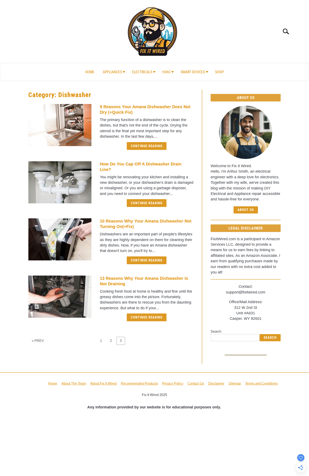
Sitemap (234, 383)
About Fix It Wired (103, 383)
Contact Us (196, 383)
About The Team (73, 383)
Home (89, 72)
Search (216, 331)
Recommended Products (139, 383)
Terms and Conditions (261, 383)
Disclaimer (216, 383)
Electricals (142, 72)
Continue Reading (146, 146)
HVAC (166, 72)
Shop (219, 72)
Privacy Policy (172, 383)
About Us (246, 210)
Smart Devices (193, 72)
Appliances (112, 72)
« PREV (38, 341)
